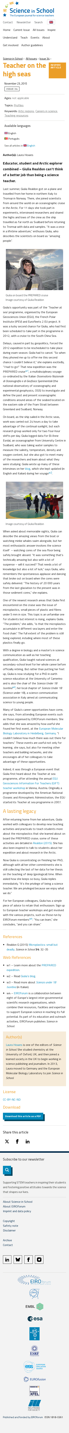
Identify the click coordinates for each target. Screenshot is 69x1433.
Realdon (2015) (42, 843)
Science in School (13, 59)
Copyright (9, 1221)
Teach (24, 37)
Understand (10, 37)
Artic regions (26, 111)
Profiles (19, 105)
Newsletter (24, 22)
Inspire (51, 30)
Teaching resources (16, 115)
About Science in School (17, 1201)
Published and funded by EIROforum (23, 1417)
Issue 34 (44, 59)
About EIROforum (14, 1206)
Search (38, 22)
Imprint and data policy (17, 1211)
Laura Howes (14, 1045)
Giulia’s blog (28, 976)
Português (14, 139)
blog (27, 468)
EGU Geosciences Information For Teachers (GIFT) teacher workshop (31, 783)
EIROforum (21, 993)
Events (35, 37)
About (46, 37)
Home (6, 30)
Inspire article (56, 66)
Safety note (10, 1225)
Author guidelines (32, 45)
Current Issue (21, 30)
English (12, 133)
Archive (7, 1240)
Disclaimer (9, 1230)
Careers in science (46, 111)
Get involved (10, 45)
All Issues (39, 30)
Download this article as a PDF (23, 1116)
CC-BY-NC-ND (12, 1099)
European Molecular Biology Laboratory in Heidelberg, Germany (33, 730)
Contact (8, 22)
